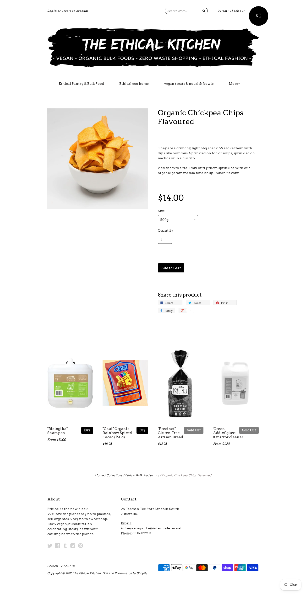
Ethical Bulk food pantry (142, 475)
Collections (114, 475)
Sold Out (194, 430)
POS (105, 573)
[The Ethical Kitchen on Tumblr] (65, 545)
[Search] (203, 10)
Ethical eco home (134, 83)
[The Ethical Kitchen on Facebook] (57, 545)
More (233, 83)
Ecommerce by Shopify (131, 573)
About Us (68, 566)
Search (52, 566)
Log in (52, 10)
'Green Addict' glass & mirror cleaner (228, 433)
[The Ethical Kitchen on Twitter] (50, 545)
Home (99, 475)
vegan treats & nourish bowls (188, 83)
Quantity (165, 230)
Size (161, 210)
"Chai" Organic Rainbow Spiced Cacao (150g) (117, 433)
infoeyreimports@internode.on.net (151, 528)
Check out (237, 10)
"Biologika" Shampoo (57, 431)
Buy (87, 430)
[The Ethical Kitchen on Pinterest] (80, 545)
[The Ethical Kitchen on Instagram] (73, 545)
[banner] (153, 47)
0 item (222, 10)
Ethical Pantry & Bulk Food (81, 83)
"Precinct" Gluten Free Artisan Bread (170, 433)
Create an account (74, 10)
